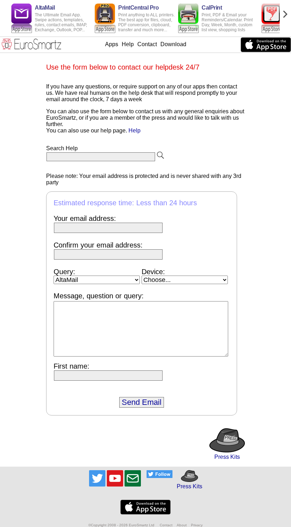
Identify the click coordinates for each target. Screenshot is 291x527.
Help (128, 44)
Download (173, 44)
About (182, 525)
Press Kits (227, 457)
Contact (147, 44)
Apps (111, 44)
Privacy (197, 525)
